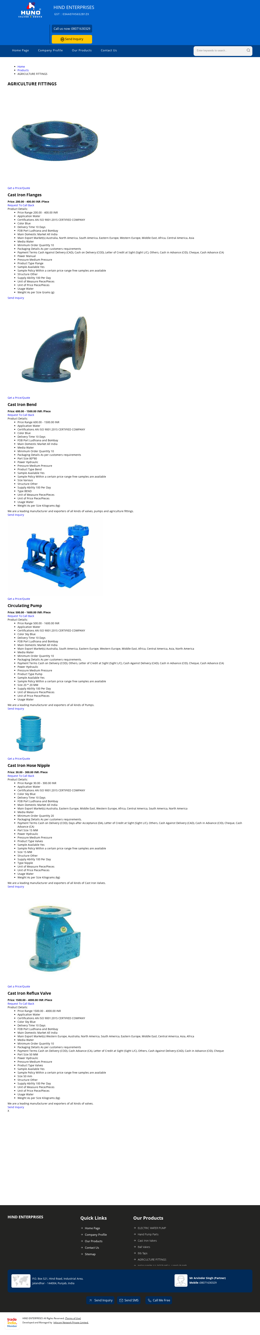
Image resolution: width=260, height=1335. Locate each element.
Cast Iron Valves (147, 1240)
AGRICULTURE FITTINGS (152, 1259)
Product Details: (18, 209)
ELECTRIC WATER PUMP (152, 1228)
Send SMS (131, 1300)
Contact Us (109, 50)
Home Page (20, 50)
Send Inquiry (73, 39)
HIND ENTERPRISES (73, 10)
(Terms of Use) (73, 1318)
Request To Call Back (21, 205)
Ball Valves (144, 1247)
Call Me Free (161, 1300)
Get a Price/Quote (19, 188)
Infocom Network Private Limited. (71, 1322)
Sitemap (90, 1254)
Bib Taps (143, 1253)
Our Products (82, 50)
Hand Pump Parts (148, 1234)
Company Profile (50, 50)
